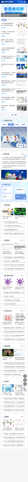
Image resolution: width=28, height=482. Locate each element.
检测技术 (4, 85)
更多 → (23, 205)
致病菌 (3, 27)
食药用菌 (4, 77)
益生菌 (3, 60)
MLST (4, 196)
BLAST (5, 189)
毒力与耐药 (20, 189)
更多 (12, 115)
